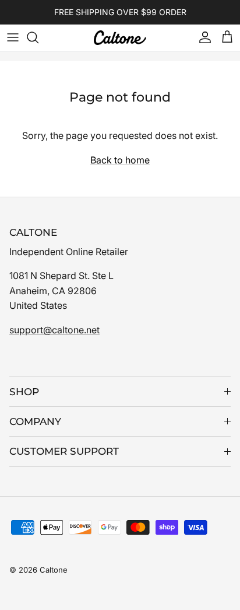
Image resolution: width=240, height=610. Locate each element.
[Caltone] (120, 37)
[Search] (38, 37)
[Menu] (13, 37)
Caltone (54, 569)
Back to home (120, 160)
